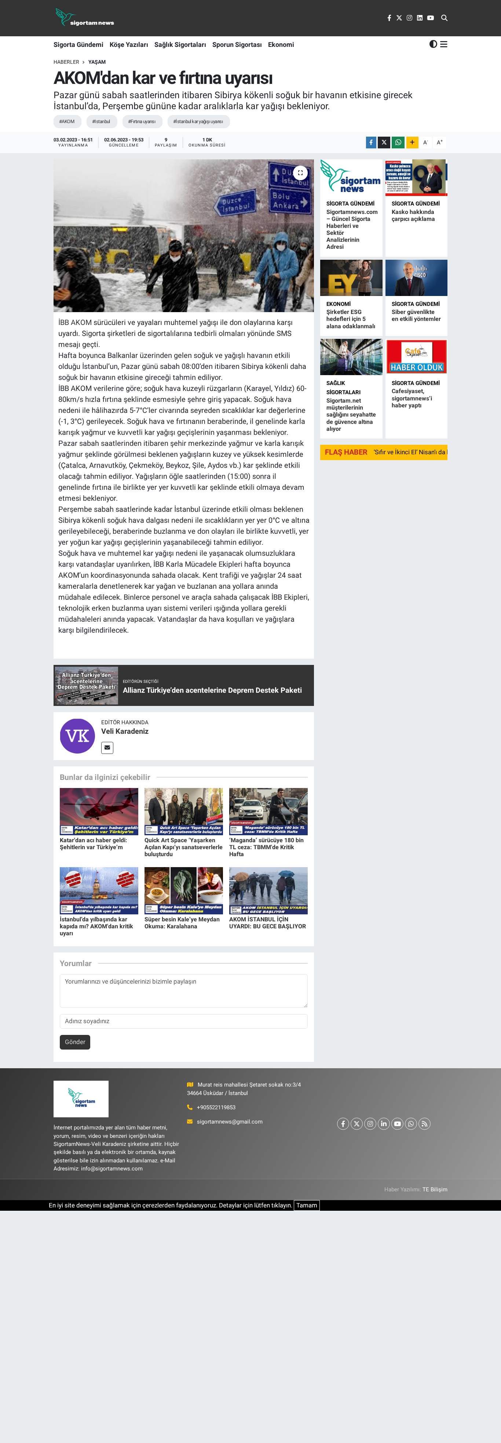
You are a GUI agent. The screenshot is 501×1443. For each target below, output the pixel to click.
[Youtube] (397, 1124)
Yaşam (97, 62)
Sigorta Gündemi (78, 44)
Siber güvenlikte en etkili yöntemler (416, 315)
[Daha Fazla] (412, 143)
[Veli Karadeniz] (77, 735)
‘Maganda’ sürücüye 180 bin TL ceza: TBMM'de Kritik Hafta (266, 847)
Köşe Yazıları (129, 44)
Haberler (66, 62)
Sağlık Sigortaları (180, 44)
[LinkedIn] (384, 1124)
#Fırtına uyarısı (141, 121)
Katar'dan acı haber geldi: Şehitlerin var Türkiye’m (93, 844)
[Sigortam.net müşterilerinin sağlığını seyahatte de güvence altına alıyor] (351, 357)
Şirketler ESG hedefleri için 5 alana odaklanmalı (350, 318)
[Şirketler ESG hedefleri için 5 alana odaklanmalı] (351, 278)
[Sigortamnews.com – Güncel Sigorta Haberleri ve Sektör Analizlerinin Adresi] (351, 177)
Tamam (306, 1205)
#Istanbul (101, 121)
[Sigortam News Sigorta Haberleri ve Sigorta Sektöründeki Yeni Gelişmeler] (85, 18)
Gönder (75, 1042)
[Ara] (444, 18)
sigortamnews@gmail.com (230, 1121)
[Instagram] (370, 1124)
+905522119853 (216, 1107)
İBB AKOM (76, 322)
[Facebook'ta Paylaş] (371, 143)
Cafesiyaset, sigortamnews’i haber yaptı (412, 398)
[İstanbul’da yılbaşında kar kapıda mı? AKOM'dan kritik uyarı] (99, 890)
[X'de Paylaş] (384, 143)
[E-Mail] (107, 748)
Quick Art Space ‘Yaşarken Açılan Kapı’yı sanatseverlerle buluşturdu (184, 847)
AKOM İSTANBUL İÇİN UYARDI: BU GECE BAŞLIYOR (267, 923)
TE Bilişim (435, 1189)
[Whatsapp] (411, 1124)
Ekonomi (281, 44)
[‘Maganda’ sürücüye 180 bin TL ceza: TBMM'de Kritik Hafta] (268, 811)
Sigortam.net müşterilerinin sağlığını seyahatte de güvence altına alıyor (351, 414)
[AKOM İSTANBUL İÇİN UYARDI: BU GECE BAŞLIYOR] (268, 890)
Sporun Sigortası (237, 44)
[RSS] (424, 1124)
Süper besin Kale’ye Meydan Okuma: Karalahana (182, 923)
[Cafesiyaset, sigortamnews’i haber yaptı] (416, 357)
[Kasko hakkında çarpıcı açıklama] (416, 177)
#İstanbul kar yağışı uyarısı (198, 121)
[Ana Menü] (442, 44)
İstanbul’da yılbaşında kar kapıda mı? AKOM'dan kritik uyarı (96, 926)
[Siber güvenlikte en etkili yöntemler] (416, 278)
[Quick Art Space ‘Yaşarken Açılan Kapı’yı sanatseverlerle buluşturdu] (184, 811)
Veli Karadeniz (125, 731)
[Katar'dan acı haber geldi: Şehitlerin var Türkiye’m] (99, 811)
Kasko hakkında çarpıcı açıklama (413, 215)
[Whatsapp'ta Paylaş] (398, 143)
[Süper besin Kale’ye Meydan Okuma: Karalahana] (184, 890)
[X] (357, 1124)
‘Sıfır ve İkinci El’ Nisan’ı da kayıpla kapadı (430, 452)
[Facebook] (343, 1124)
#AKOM (66, 121)
